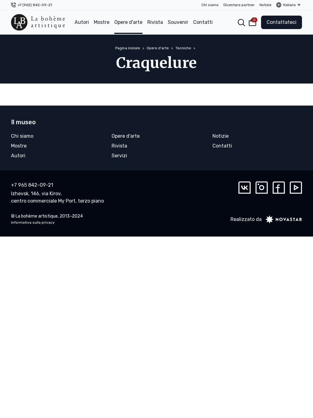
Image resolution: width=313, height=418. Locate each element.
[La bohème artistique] (38, 22)
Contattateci (281, 22)
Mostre (101, 22)
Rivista (155, 22)
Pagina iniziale (127, 48)
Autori (82, 22)
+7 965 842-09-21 (32, 185)
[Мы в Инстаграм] (262, 187)
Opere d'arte (128, 22)
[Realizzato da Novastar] (282, 219)
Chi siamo (210, 5)
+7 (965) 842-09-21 (35, 5)
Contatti (203, 22)
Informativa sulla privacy (33, 222)
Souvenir (178, 22)
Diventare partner (239, 5)
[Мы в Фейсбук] (279, 187)
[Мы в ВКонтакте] (244, 187)
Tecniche (183, 48)
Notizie (265, 5)
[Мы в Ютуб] (296, 187)
